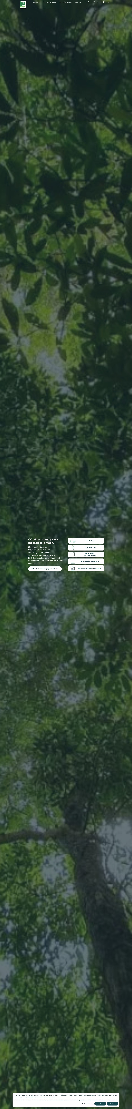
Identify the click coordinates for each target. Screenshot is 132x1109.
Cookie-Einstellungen (88, 1103)
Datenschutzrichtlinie (49, 1097)
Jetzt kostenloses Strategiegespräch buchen (45, 569)
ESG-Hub (95, 2)
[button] (37, 2)
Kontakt (87, 2)
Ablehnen (112, 1103)
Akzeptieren (100, 1103)
